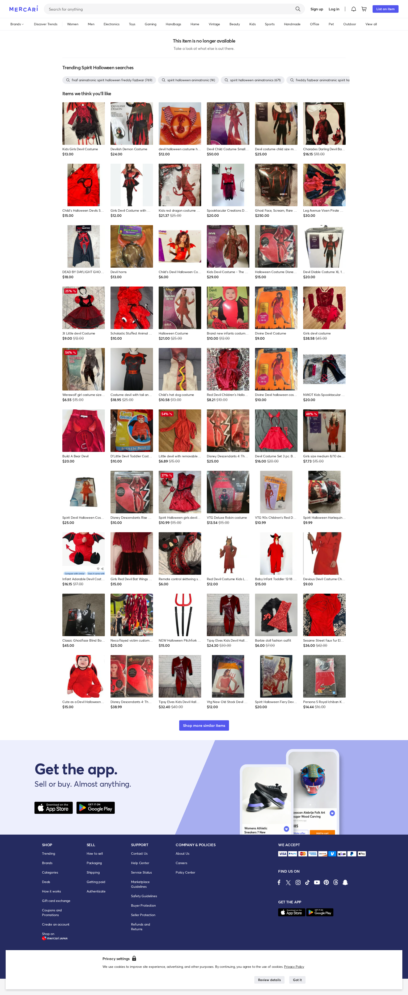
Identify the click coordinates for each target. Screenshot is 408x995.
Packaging (94, 863)
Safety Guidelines (144, 896)
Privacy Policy (294, 966)
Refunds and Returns (140, 926)
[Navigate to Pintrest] (326, 882)
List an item (385, 9)
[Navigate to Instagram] (298, 882)
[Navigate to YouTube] (317, 882)
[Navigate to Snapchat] (345, 882)
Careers (181, 863)
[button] (353, 9)
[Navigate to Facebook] (279, 882)
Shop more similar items (204, 725)
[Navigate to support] (282, 854)
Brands (47, 863)
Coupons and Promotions (52, 912)
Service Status (141, 872)
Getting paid (96, 881)
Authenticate (96, 891)
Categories (50, 872)
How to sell (95, 853)
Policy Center (185, 872)
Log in (334, 8)
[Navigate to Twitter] (288, 882)
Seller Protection (143, 915)
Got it (297, 980)
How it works (51, 891)
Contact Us (139, 853)
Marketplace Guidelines (140, 884)
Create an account (55, 924)
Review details (269, 980)
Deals (46, 881)
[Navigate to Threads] (335, 882)
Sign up (316, 8)
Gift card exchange (56, 900)
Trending (48, 853)
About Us (182, 853)
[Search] (298, 9)
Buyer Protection (143, 905)
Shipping (93, 872)
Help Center (140, 863)
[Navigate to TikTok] (307, 882)
